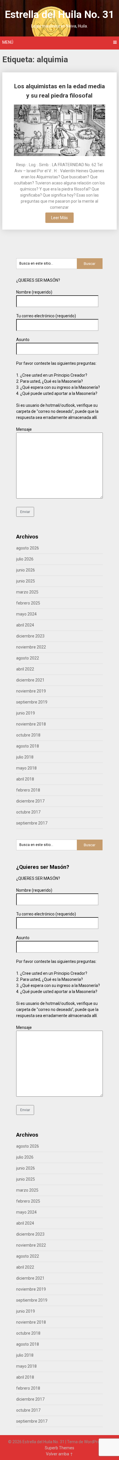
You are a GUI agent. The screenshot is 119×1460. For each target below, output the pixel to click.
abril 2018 (25, 779)
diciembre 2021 (30, 680)
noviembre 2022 (31, 647)
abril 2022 (25, 669)
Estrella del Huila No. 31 (59, 15)
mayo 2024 (26, 614)
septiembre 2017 (31, 823)
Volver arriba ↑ (59, 1454)
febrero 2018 (28, 790)
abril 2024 (25, 625)
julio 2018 (25, 757)
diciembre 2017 (30, 801)
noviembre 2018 (31, 724)
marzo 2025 (27, 592)
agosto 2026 (27, 548)
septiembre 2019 (31, 702)
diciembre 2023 (30, 636)
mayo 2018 (26, 768)
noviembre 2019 (31, 691)
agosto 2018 (27, 746)
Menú (7, 42)
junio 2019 (25, 713)
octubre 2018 (28, 735)
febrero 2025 (28, 603)
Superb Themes (59, 1448)
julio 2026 (25, 559)
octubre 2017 (28, 812)
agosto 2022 (27, 658)
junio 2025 (25, 581)
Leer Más (59, 217)
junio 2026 (25, 570)
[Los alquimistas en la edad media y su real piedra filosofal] (59, 131)
